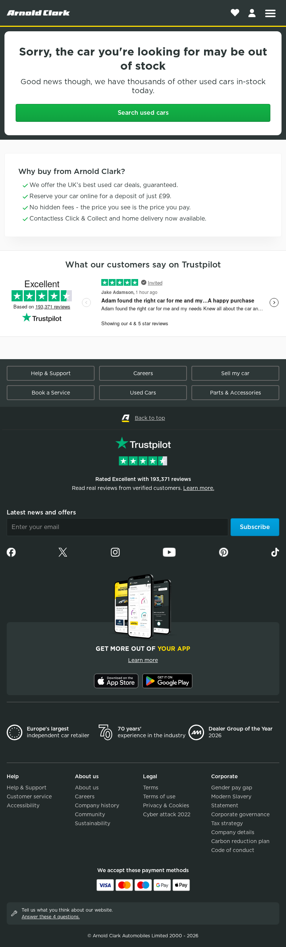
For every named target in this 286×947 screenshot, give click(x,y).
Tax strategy (227, 823)
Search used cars (143, 112)
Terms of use (159, 796)
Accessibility (23, 805)
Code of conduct (232, 850)
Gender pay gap (231, 788)
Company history (97, 805)
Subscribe (255, 526)
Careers (143, 373)
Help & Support (51, 373)
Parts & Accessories (235, 393)
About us (87, 788)
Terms (150, 788)
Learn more (143, 660)
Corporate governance (240, 814)
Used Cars (143, 393)
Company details (232, 832)
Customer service (29, 796)
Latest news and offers (41, 512)
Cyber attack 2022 (166, 814)
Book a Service (51, 393)
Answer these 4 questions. (51, 916)
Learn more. (198, 488)
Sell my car (235, 373)
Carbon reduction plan (240, 841)
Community (90, 814)
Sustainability (92, 823)
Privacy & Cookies (166, 805)
